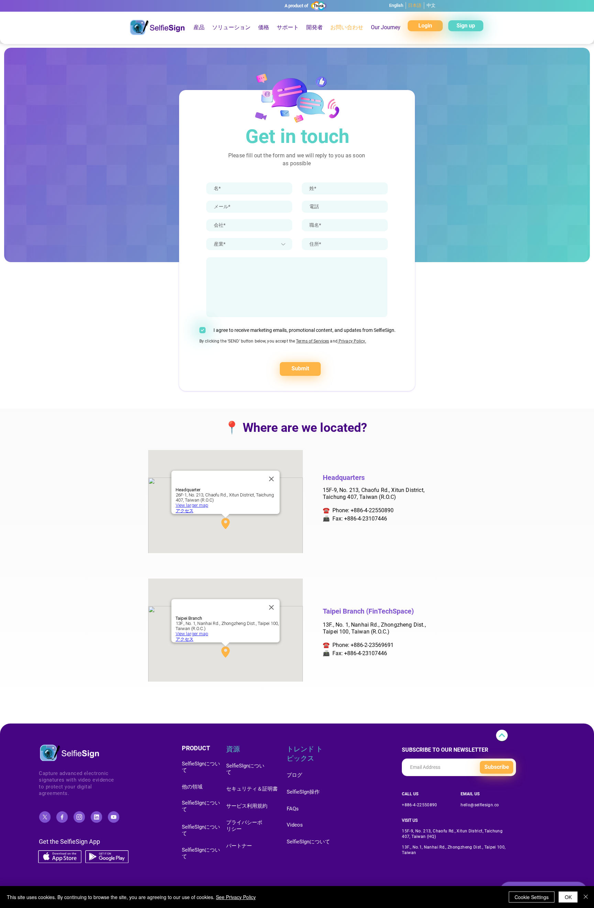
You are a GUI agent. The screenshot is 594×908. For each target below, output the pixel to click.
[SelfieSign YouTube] (113, 817)
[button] (264, 27)
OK (568, 897)
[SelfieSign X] (45, 817)
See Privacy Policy (236, 897)
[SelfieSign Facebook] (62, 817)
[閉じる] (586, 897)
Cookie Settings (532, 897)
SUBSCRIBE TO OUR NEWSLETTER (445, 750)
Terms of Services (312, 341)
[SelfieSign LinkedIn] (96, 817)
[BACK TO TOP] (502, 735)
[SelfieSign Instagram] (79, 817)
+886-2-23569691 (372, 645)
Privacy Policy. (352, 341)
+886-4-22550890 (372, 510)
